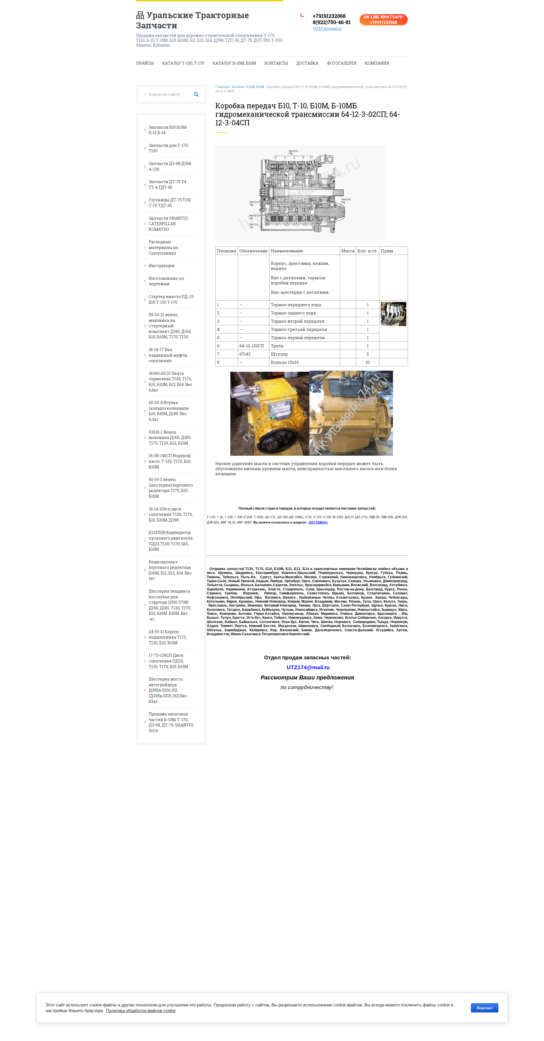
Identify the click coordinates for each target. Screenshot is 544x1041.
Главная (222, 87)
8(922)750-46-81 (332, 22)
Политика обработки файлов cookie (141, 1010)
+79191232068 (329, 15)
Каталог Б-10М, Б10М (248, 87)
